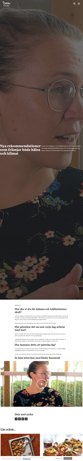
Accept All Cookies (68, 458)
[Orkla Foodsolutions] (6, 3)
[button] (74, 4)
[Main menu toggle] (79, 3)
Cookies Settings (58, 458)
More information (26, 458)
